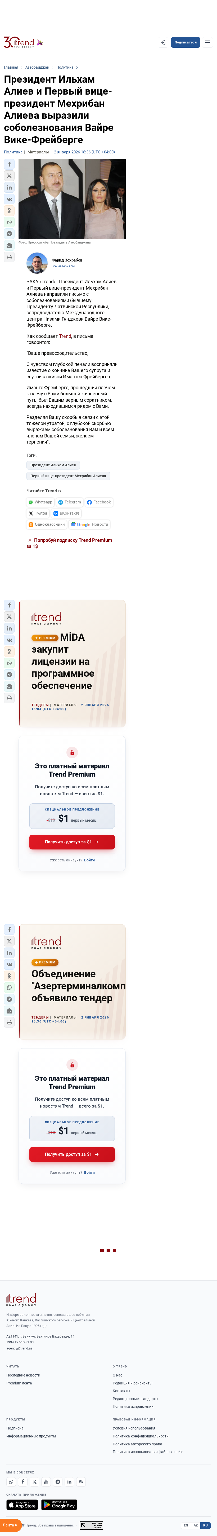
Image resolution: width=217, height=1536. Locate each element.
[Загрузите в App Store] (22, 1504)
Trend (65, 336)
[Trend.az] (23, 42)
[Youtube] (46, 1482)
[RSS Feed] (81, 1482)
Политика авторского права (137, 1444)
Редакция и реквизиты (132, 1383)
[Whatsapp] (11, 1482)
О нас (117, 1375)
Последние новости (23, 1375)
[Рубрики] (207, 42)
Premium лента (19, 1383)
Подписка (15, 1428)
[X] (34, 1482)
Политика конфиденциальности (141, 1436)
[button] (9, 164)
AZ (196, 1525)
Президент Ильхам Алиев (53, 465)
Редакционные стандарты (135, 1399)
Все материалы (63, 266)
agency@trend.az (19, 1348)
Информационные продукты (31, 1436)
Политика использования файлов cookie (148, 1452)
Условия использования (134, 1428)
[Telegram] (57, 1482)
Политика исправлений (133, 1406)
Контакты (121, 1391)
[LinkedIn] (69, 1482)
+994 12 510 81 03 (20, 1342)
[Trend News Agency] (21, 1300)
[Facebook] (23, 1482)
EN (186, 1525)
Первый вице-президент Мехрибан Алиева (68, 476)
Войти (89, 860)
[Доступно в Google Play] (59, 1504)
